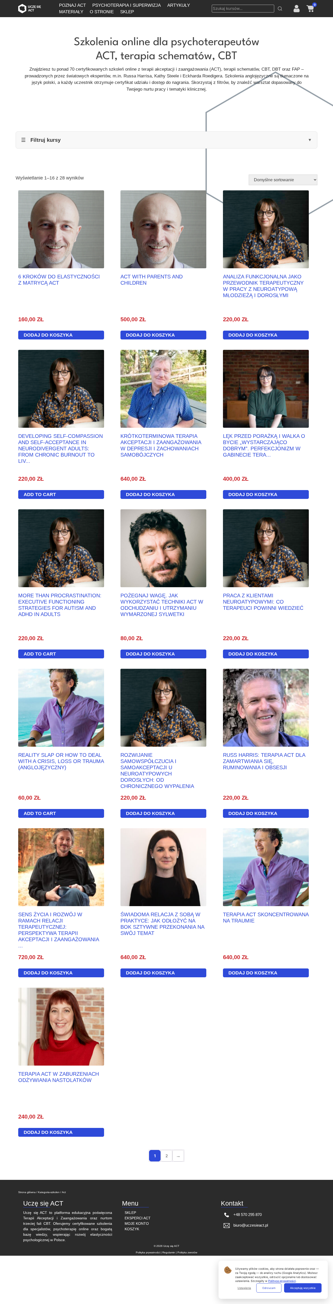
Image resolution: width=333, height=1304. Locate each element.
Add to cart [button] (40, 494)
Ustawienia (244, 1287)
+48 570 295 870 (247, 1214)
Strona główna (27, 1192)
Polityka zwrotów (187, 1252)
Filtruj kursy (166, 140)
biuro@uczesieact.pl (250, 1225)
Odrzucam (269, 1287)
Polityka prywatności (148, 1252)
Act (64, 1192)
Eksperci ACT (138, 1218)
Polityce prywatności (282, 1281)
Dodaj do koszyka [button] (48, 335)
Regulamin (168, 1252)
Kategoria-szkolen (49, 1192)
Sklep (130, 1213)
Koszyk (132, 1229)
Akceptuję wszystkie (303, 1287)
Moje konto (137, 1223)
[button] (280, 8)
